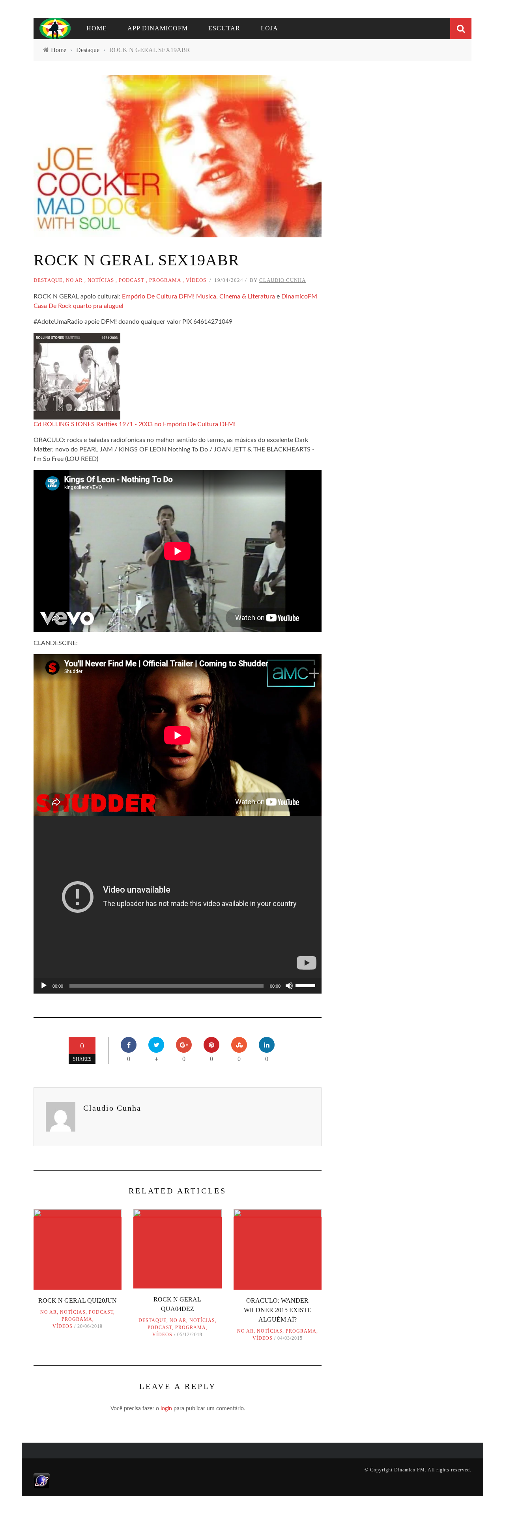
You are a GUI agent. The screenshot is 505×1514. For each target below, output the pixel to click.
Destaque (48, 280)
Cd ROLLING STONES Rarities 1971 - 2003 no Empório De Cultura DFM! (135, 424)
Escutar (224, 28)
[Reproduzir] (44, 986)
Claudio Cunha (282, 280)
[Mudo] (289, 986)
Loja (269, 28)
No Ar (74, 280)
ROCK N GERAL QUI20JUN (77, 1300)
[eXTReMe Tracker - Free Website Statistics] (42, 1480)
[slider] (307, 985)
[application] (178, 986)
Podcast (131, 280)
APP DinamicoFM (157, 28)
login (166, 1408)
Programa (165, 280)
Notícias (101, 280)
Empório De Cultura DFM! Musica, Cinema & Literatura (198, 296)
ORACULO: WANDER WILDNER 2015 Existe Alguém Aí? (277, 1310)
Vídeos (196, 280)
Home (96, 28)
